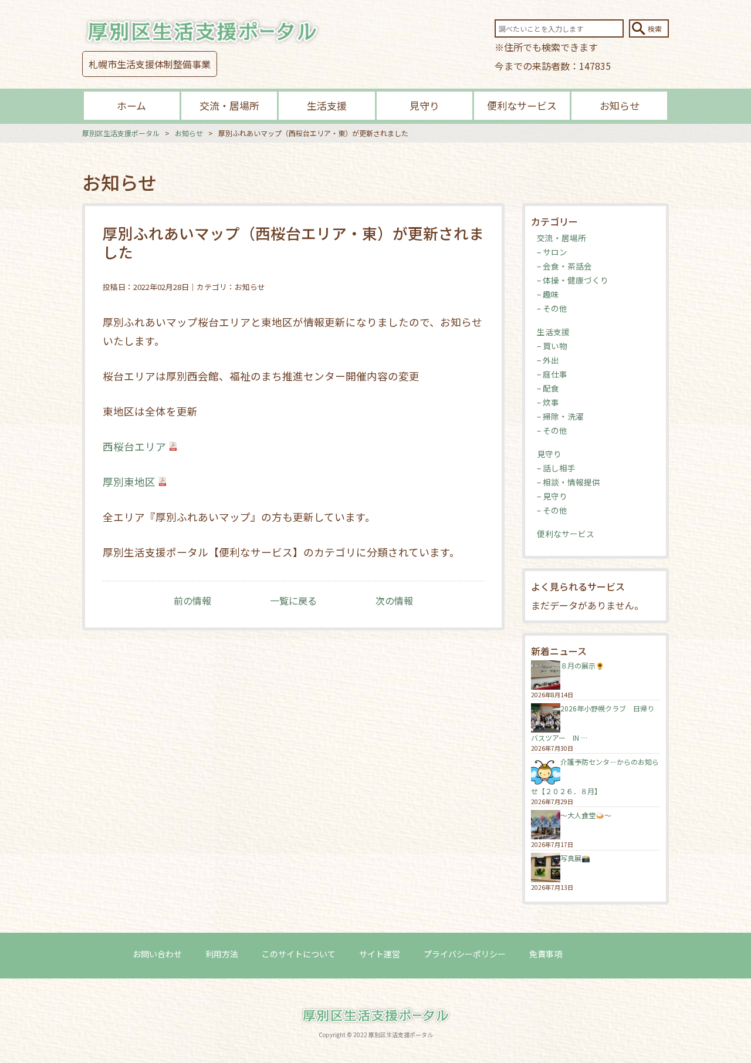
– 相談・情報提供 (568, 482)
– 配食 (548, 388)
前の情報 (192, 600)
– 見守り (552, 496)
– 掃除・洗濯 (560, 416)
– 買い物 (552, 346)
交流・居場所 (229, 105)
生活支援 (327, 105)
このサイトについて (299, 954)
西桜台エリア (134, 446)
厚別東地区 (129, 481)
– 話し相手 (556, 468)
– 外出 (548, 360)
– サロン (552, 252)
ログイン (602, 954)
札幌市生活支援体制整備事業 (150, 64)
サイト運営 (379, 954)
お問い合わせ (157, 954)
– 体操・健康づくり (572, 280)
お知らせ (620, 105)
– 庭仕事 (552, 374)
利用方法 (221, 954)
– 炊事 (548, 402)
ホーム (131, 105)
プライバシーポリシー (465, 954)
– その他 (552, 308)
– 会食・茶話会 (564, 266)
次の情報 (394, 600)
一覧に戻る (293, 600)
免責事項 (545, 954)
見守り (424, 105)
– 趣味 (548, 294)
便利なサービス (522, 105)
